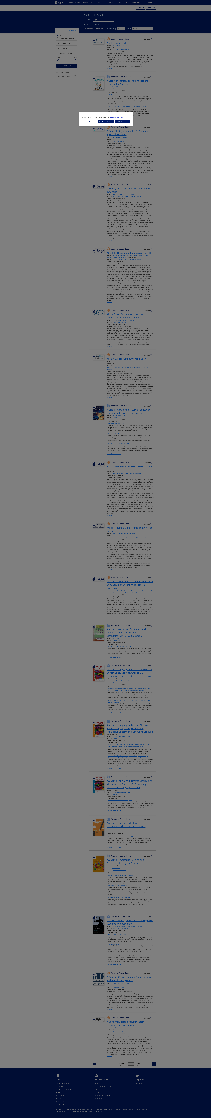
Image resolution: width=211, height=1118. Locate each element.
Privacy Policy (113, 117)
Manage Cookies (87, 121)
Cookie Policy (120, 117)
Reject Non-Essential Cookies (106, 121)
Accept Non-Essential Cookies (122, 121)
